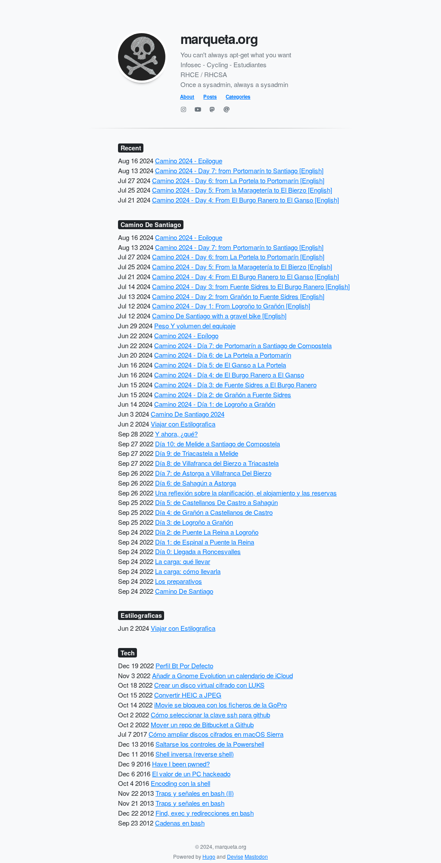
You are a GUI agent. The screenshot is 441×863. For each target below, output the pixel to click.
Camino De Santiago (184, 590)
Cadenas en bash (180, 822)
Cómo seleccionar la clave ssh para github (210, 714)
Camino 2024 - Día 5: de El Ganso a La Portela (220, 364)
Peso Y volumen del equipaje (195, 325)
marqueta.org (219, 38)
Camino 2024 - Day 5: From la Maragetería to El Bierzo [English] (242, 189)
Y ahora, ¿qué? (176, 433)
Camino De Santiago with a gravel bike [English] (219, 315)
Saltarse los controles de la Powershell (209, 743)
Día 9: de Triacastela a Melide (196, 453)
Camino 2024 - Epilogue (188, 160)
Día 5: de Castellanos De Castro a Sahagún (216, 502)
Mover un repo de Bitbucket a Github (202, 724)
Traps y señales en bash (189, 802)
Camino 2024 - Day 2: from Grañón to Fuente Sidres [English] (238, 296)
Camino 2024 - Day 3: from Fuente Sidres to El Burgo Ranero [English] (251, 286)
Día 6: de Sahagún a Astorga (195, 482)
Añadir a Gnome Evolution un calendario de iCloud (222, 675)
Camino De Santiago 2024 (187, 413)
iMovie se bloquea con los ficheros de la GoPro (220, 704)
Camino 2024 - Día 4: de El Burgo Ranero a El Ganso (229, 374)
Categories (238, 96)
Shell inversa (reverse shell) (194, 753)
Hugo (208, 856)
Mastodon (256, 856)
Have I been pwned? (181, 763)
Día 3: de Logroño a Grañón (194, 522)
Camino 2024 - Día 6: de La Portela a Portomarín (222, 354)
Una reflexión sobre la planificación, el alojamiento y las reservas (246, 492)
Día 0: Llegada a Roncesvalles (198, 551)
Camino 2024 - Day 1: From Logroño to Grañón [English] (231, 305)
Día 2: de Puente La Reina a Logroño (206, 531)
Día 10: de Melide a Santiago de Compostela (217, 443)
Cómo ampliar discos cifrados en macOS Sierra (216, 733)
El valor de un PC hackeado (191, 773)
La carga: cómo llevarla (187, 571)
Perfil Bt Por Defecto (184, 665)
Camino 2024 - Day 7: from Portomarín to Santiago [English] (239, 170)
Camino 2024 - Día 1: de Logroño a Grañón (214, 403)
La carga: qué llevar (182, 561)
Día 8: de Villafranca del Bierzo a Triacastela (217, 462)
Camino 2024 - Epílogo (186, 335)
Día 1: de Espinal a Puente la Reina (204, 541)
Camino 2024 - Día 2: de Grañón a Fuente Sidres (222, 394)
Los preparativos (178, 581)
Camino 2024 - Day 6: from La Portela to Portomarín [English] (238, 180)
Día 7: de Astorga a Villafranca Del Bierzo (213, 472)
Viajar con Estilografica (183, 423)
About (187, 96)
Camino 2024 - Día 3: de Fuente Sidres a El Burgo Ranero (235, 384)
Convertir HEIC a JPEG (187, 694)
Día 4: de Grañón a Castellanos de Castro (214, 512)
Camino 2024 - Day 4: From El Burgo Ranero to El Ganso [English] (245, 199)
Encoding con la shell (180, 783)
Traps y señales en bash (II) (194, 793)
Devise (235, 856)
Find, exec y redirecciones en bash (204, 812)
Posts (210, 96)
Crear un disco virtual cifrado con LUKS (209, 684)
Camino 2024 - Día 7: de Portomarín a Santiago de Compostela (243, 345)
